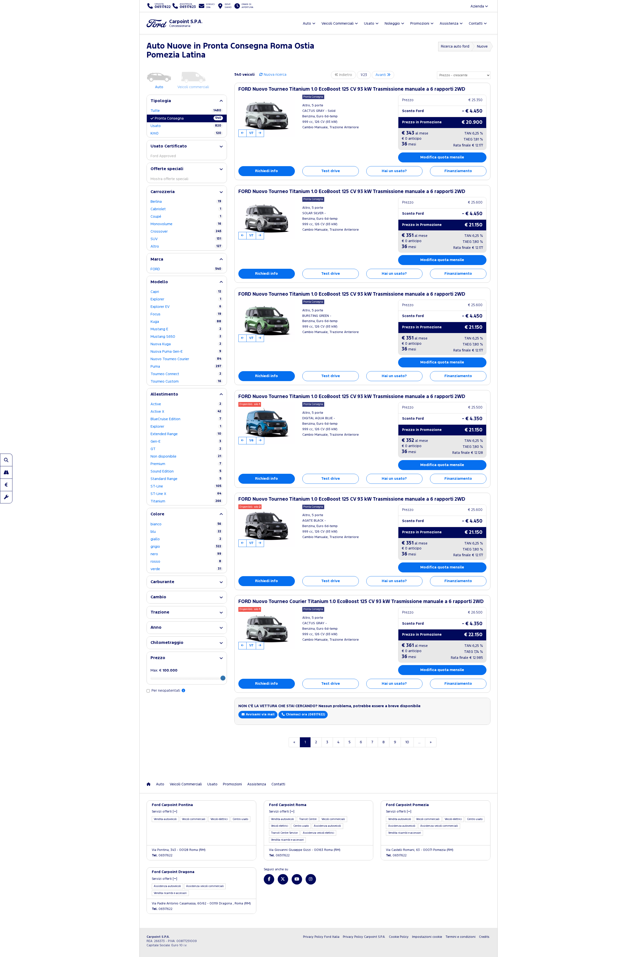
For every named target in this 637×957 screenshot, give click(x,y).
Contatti (278, 784)
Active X (186, 411)
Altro (186, 246)
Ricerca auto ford (455, 46)
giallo (186, 539)
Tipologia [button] (161, 101)
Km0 (186, 133)
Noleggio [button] (392, 23)
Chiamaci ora (305, 714)
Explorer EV (186, 306)
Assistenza (256, 784)
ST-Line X (186, 493)
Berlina (186, 201)
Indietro (345, 74)
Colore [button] (157, 514)
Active (186, 404)
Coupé (186, 216)
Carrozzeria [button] (163, 192)
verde (186, 569)
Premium (186, 464)
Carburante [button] (162, 582)
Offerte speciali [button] (167, 169)
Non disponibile (186, 456)
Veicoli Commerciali (186, 784)
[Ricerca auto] (6, 460)
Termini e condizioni (460, 937)
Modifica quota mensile (442, 157)
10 (407, 742)
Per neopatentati (166, 690)
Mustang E (186, 329)
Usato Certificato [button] (169, 146)
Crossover (186, 231)
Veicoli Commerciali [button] (337, 23)
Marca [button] (157, 259)
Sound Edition (186, 471)
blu (186, 531)
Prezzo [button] (158, 658)
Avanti (381, 74)
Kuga (186, 321)
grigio (186, 546)
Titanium (186, 501)
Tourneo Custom (186, 381)
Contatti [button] (475, 23)
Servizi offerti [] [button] (164, 811)
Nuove (482, 46)
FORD (186, 269)
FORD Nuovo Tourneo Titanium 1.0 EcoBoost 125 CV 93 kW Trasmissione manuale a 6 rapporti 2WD (351, 89)
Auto (160, 784)
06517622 (162, 855)
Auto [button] (307, 23)
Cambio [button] (158, 597)
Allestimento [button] (164, 394)
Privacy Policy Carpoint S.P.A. (364, 937)
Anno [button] (156, 627)
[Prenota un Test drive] (6, 472)
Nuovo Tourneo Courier (186, 359)
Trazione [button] (160, 612)
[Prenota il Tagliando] (6, 497)
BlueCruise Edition (186, 419)
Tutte (186, 110)
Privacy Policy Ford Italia (321, 937)
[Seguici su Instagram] (311, 879)
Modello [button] (159, 282)
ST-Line (186, 486)
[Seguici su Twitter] (283, 879)
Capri (186, 291)
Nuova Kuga (186, 344)
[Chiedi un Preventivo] (6, 484)
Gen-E (186, 441)
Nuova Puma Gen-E (186, 351)
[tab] (187, 101)
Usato (186, 126)
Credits (484, 937)
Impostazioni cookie (427, 937)
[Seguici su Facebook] (269, 879)
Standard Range (186, 478)
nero (186, 554)
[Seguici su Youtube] (297, 879)
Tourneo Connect (186, 374)
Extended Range (186, 434)
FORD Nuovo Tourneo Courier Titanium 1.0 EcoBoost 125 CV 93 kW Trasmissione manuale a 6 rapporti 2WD (361, 602)
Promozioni (232, 784)
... (419, 742)
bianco (186, 524)
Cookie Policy (399, 937)
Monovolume (186, 224)
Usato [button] (369, 23)
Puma (186, 366)
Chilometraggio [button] (167, 643)
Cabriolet (186, 209)
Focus (186, 314)
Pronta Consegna (188, 118)
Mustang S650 (186, 336)
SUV (186, 239)
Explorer (186, 299)
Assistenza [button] (449, 23)
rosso (186, 561)
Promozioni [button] (419, 23)
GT (186, 449)
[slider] (222, 678)
